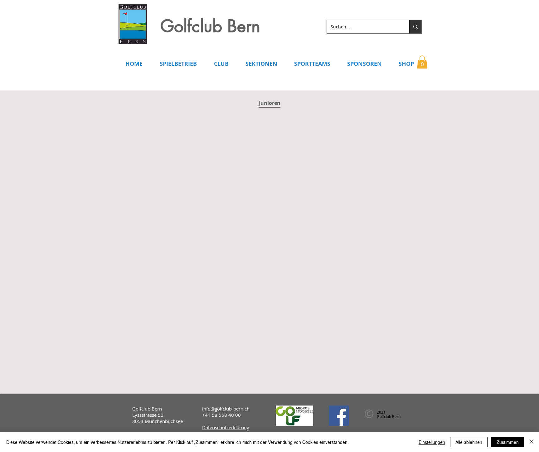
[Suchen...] (415, 26)
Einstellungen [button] (432, 442)
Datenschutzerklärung (225, 427)
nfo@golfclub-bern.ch (226, 409)
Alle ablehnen (468, 442)
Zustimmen (508, 442)
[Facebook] (339, 416)
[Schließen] (531, 442)
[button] (422, 62)
